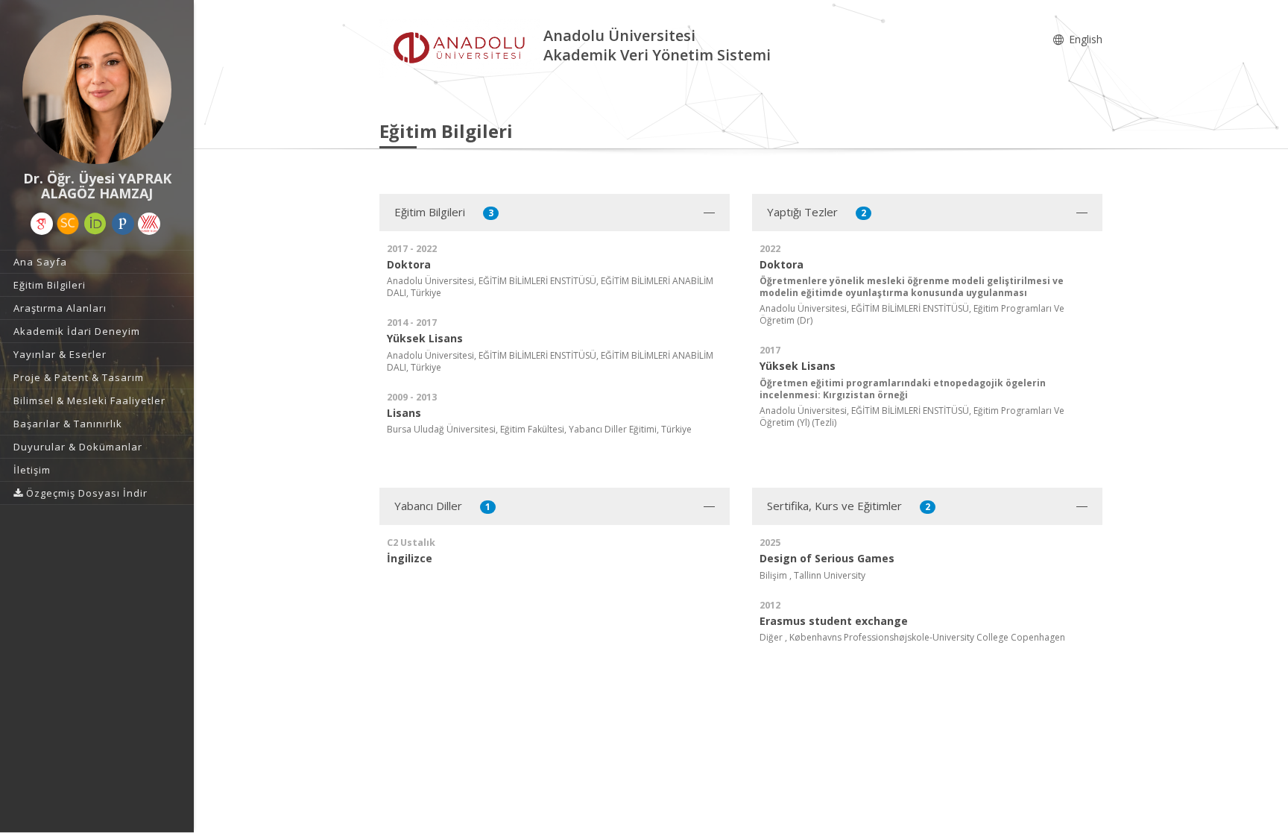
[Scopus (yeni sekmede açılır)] (68, 224)
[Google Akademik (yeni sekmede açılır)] (42, 224)
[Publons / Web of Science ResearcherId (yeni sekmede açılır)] (123, 224)
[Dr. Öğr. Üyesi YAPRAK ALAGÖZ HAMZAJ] (97, 89)
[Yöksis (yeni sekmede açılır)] (149, 224)
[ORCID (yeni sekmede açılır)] (95, 224)
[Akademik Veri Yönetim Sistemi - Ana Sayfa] (461, 47)
